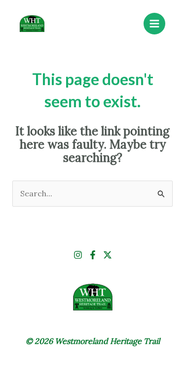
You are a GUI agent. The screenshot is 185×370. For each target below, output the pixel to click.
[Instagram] (78, 254)
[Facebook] (92, 254)
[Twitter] (107, 254)
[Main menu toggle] (154, 23)
